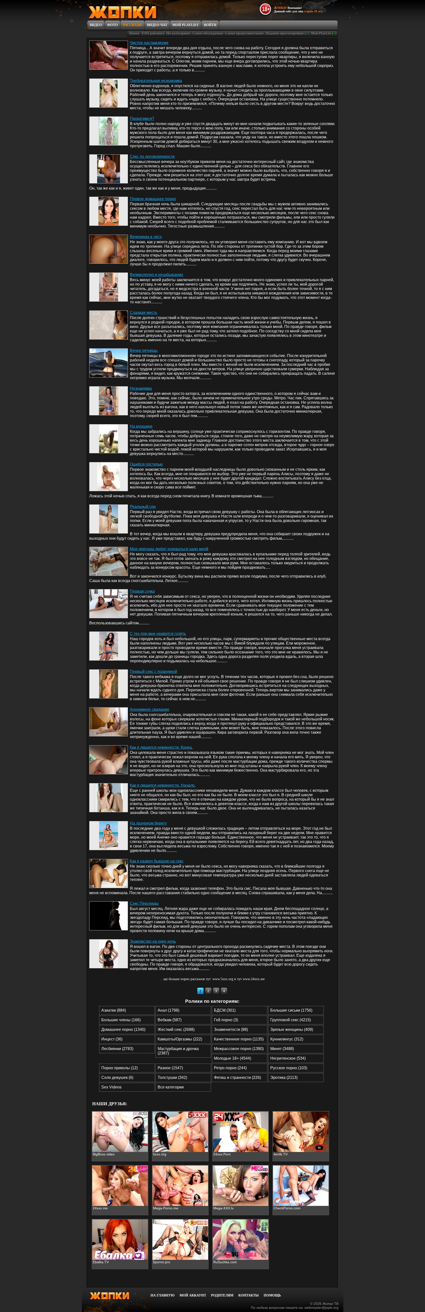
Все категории (171, 1087)
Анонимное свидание (149, 709)
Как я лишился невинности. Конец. (161, 747)
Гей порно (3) (226, 1020)
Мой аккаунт (193, 1295)
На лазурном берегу (148, 823)
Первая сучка (142, 591)
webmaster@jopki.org (321, 1308)
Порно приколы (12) (119, 1068)
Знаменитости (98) (231, 1029)
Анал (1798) (168, 1010)
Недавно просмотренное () (287, 33)
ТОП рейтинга (152, 33)
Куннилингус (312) (286, 1039)
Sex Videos (111, 1087)
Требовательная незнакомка (156, 81)
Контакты (248, 1295)
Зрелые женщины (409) (291, 1029)
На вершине (141, 426)
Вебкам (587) (170, 1020)
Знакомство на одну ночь (153, 941)
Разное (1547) (170, 1068)
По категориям (178, 33)
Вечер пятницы (144, 350)
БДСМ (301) (225, 1010)
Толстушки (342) (172, 1077)
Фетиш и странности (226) (237, 1077)
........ (201, 70)
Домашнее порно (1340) (123, 1029)
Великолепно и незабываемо (156, 275)
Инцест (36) (111, 1039)
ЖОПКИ (133, 10)
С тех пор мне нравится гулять (158, 634)
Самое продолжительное (244, 33)
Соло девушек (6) (117, 1077)
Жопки (116, 1294)
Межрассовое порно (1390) (239, 1049)
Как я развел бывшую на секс (156, 861)
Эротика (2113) (284, 1077)
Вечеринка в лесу (146, 237)
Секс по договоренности (152, 156)
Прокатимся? (142, 118)
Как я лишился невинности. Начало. (163, 785)
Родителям (222, 1295)
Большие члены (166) (121, 1020)
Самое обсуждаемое (208, 33)
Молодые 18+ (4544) (232, 1058)
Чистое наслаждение (149, 43)
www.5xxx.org (222, 979)
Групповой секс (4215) (290, 1020)
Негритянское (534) (288, 1058)
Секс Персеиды (144, 903)
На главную (163, 1295)
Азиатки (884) (113, 1010)
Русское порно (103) (288, 1068)
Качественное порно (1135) (239, 1039)
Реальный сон (143, 506)
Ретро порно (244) (230, 1068)
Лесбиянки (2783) (117, 1049)
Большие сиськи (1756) (291, 1010)
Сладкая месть (143, 312)
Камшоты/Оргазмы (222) (180, 1039)
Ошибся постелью (146, 464)
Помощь (272, 1295)
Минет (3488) (282, 1049)
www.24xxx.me (254, 979)
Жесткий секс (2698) (176, 1029)
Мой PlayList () (323, 33)
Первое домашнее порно (153, 199)
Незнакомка (141, 388)
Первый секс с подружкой (153, 671)
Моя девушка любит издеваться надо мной (169, 549)
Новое (134, 33)
